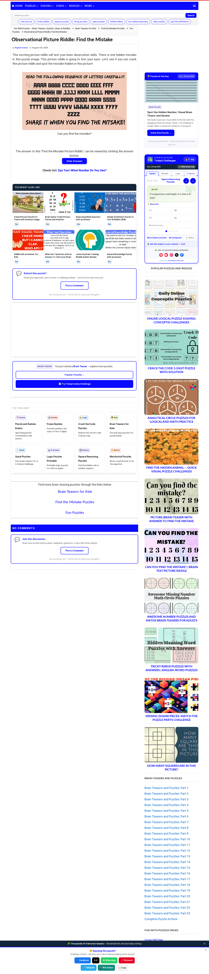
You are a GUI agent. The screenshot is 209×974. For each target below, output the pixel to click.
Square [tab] (152, 174)
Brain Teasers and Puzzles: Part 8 (166, 828)
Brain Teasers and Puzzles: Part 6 (166, 816)
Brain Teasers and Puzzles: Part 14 (167, 862)
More (88, 6)
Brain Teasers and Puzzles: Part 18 (167, 885)
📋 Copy (122, 968)
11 (150, 210)
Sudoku (46, 6)
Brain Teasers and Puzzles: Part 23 (167, 913)
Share (191, 238)
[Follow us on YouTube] (166, 255)
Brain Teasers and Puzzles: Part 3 (166, 799)
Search (190, 15)
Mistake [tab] (165, 174)
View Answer (74, 161)
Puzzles (30, 6)
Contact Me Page (154, 939)
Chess (60, 6)
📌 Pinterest (127, 960)
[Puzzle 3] (171, 231)
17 (150, 218)
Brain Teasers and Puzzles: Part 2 (166, 793)
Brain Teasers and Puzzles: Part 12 (167, 850)
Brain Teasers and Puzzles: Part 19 (167, 890)
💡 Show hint (153, 204)
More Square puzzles (157, 238)
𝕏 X (95, 960)
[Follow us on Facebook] (182, 255)
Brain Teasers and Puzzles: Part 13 (167, 856)
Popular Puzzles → (74, 375)
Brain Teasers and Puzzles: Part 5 (166, 810)
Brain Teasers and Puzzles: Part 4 (166, 805)
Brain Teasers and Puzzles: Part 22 (167, 907)
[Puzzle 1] (166, 231)
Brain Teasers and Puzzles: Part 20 (167, 896)
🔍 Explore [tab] (190, 174)
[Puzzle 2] (169, 231)
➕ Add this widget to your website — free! (166, 244)
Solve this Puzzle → (161, 133)
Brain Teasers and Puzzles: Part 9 (166, 833)
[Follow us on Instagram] (171, 255)
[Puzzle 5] (176, 231)
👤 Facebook (82, 960)
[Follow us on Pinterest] (161, 255)
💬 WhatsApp (109, 960)
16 (175, 218)
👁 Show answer (156, 225)
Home (19, 6)
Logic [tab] (177, 174)
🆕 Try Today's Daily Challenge (74, 384)
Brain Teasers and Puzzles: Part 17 (167, 879)
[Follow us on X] (176, 255)
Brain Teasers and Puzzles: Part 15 (167, 867)
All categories (175, 238)
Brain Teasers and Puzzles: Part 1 (166, 788)
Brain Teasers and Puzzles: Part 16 (167, 873)
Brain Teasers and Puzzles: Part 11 (167, 845)
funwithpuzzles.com (176, 260)
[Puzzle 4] (174, 231)
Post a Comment (74, 285)
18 (175, 210)
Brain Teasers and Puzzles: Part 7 (166, 822)
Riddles (74, 6)
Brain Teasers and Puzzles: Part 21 (167, 902)
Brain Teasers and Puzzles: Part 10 (167, 839)
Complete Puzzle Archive (161, 919)
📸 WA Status (106, 968)
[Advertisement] (74, 327)
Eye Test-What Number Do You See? (82, 170)
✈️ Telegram (89, 968)
